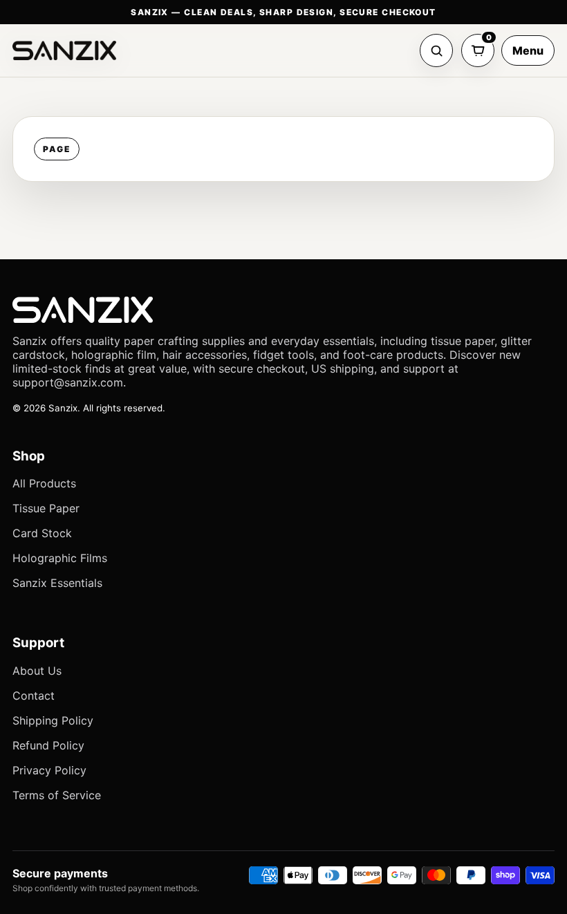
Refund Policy (48, 745)
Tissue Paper (46, 508)
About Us (37, 671)
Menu (527, 50)
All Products (44, 483)
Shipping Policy (52, 720)
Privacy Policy (49, 770)
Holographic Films (59, 558)
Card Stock (42, 533)
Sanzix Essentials (57, 583)
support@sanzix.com (67, 382)
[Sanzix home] (64, 50)
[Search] (436, 50)
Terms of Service (56, 795)
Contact (33, 695)
